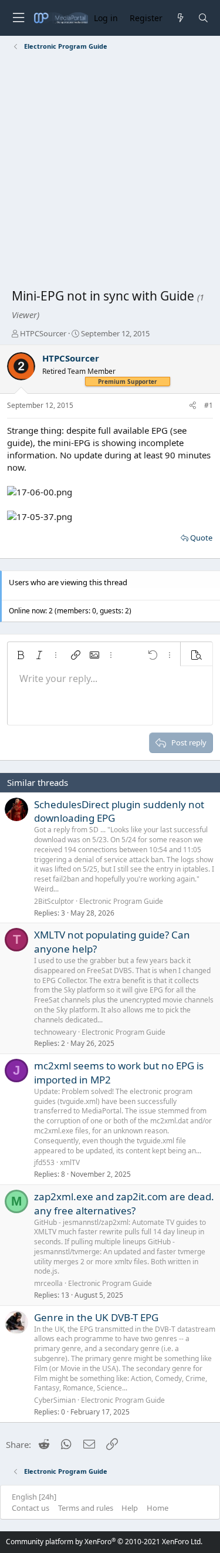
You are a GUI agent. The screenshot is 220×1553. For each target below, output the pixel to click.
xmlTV (70, 1162)
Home (157, 1508)
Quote (201, 537)
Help (129, 1508)
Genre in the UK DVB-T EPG (96, 1317)
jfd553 (44, 1162)
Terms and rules (85, 1508)
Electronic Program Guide (121, 901)
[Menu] (18, 18)
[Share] (192, 406)
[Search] (203, 18)
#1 (208, 405)
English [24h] (34, 1496)
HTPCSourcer (43, 333)
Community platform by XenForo (104, 1542)
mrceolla (48, 1283)
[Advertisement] (110, 172)
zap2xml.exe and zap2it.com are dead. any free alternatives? (124, 1203)
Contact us (30, 1508)
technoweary (55, 1032)
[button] (20, 655)
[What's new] (179, 18)
